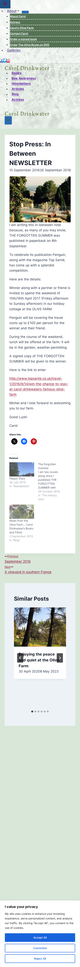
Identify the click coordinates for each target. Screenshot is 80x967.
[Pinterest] (8, 61)
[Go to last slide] (20, 658)
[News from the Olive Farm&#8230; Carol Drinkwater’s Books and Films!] (21, 512)
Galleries (14, 50)
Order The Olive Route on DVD (29, 44)
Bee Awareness (24, 78)
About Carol (18, 16)
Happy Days (17, 478)
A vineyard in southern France (28, 569)
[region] (40, 933)
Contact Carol (19, 33)
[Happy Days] (21, 469)
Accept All (40, 937)
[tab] (32, 711)
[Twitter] (5, 61)
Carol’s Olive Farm (22, 27)
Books (16, 73)
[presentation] (40, 627)
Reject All (40, 958)
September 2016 (18, 559)
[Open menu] (8, 120)
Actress (15, 22)
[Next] (60, 658)
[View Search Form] (5, 4)
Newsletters (21, 84)
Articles (18, 89)
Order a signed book (23, 39)
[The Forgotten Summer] (52, 481)
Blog (15, 94)
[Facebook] (1, 61)
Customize (40, 948)
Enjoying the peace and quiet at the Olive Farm (39, 660)
